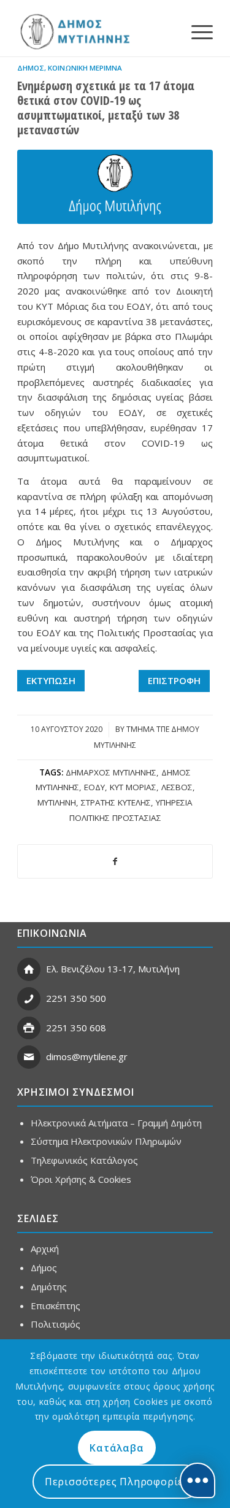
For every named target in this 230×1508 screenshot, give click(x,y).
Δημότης (49, 1286)
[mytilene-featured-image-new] (115, 187)
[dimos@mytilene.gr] (28, 1057)
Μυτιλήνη (56, 802)
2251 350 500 (76, 998)
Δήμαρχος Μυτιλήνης (111, 772)
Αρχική (45, 1248)
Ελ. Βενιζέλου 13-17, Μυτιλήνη (113, 969)
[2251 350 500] (28, 998)
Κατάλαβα (117, 1448)
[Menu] (196, 31)
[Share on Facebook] (115, 862)
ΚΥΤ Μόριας (133, 787)
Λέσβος (177, 787)
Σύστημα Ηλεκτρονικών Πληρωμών (106, 1141)
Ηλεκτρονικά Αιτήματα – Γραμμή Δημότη (116, 1123)
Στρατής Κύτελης (116, 802)
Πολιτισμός (55, 1324)
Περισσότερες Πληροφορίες (117, 1481)
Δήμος (30, 67)
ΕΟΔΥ (94, 787)
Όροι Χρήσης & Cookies (81, 1179)
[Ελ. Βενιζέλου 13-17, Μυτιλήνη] (28, 969)
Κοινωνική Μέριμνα (85, 67)
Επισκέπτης (55, 1305)
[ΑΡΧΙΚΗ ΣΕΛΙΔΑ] (74, 31)
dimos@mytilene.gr (87, 1056)
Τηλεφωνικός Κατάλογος (84, 1160)
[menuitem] (196, 31)
